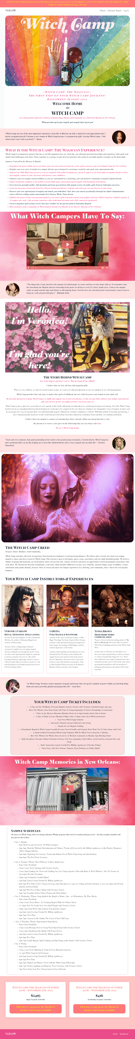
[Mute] (107, 267)
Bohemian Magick (115, 11)
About (115, 1034)
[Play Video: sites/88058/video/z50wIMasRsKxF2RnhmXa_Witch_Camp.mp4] (67, 789)
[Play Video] (28, 267)
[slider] (67, 267)
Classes (103, 11)
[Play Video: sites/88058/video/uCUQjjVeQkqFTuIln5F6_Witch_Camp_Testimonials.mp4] (67, 244)
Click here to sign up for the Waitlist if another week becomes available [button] (35, 1008)
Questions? (124, 1034)
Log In (126, 11)
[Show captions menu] (103, 267)
